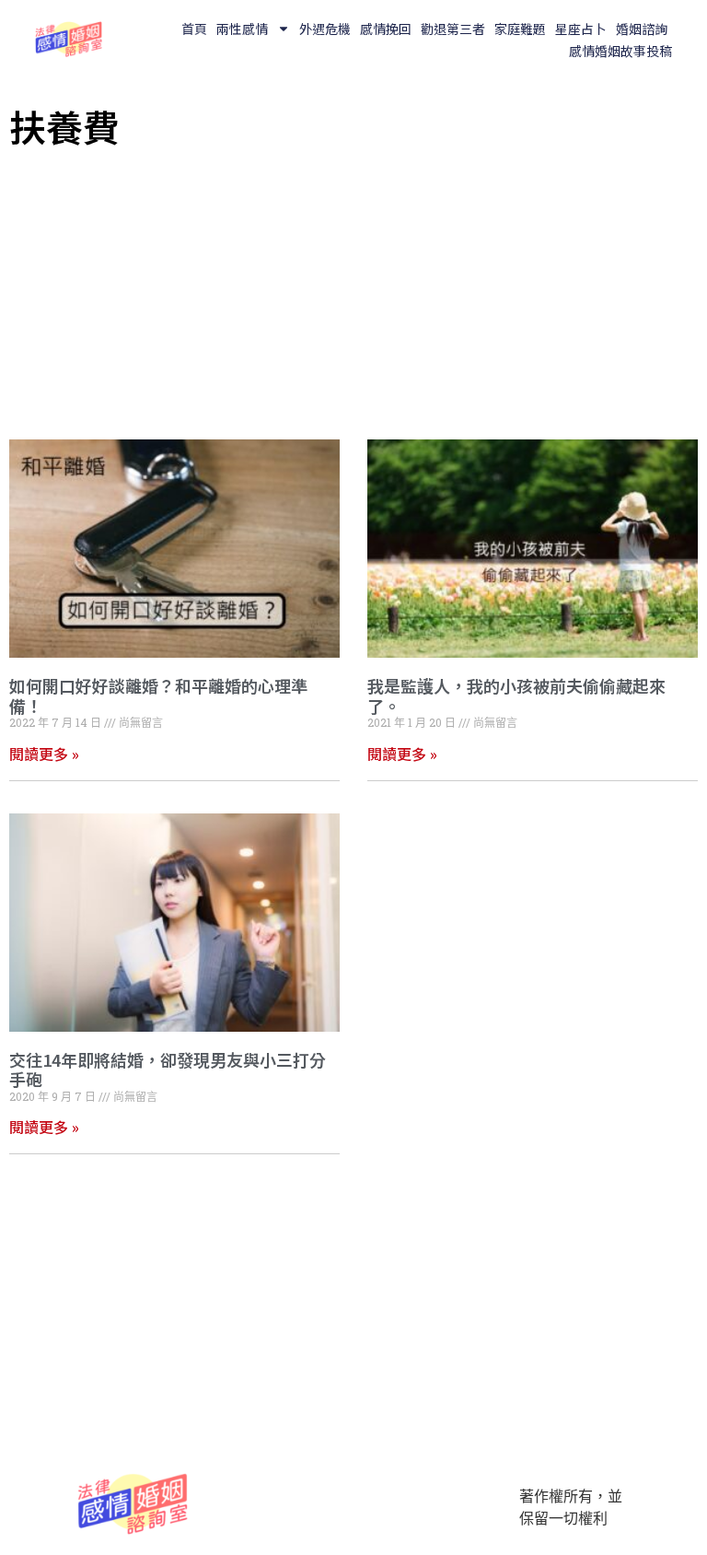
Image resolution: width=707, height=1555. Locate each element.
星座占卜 (581, 28)
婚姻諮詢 (641, 28)
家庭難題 (520, 28)
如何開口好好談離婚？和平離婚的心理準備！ (158, 695)
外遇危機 (325, 28)
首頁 (194, 28)
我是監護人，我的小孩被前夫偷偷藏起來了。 (516, 695)
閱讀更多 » (44, 753)
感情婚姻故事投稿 (620, 50)
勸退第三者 (453, 28)
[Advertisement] (353, 292)
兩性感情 (242, 28)
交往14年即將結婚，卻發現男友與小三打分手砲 (167, 1069)
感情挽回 (385, 28)
